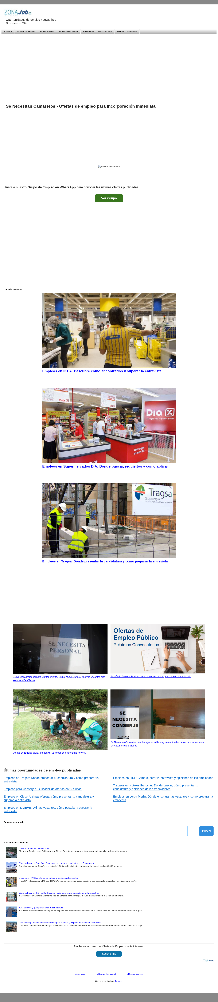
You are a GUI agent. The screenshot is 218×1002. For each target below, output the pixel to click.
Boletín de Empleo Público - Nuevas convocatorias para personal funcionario (150, 676)
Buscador (8, 31)
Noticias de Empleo (26, 31)
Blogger (118, 981)
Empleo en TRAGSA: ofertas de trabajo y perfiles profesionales (48, 878)
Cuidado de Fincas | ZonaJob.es (34, 848)
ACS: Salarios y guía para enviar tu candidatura (41, 908)
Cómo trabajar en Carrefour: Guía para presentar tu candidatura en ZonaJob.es (56, 863)
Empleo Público (46, 31)
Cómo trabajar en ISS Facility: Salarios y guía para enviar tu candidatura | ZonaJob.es (59, 893)
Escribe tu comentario (127, 31)
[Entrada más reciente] (6, 179)
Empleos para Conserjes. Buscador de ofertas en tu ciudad (43, 789)
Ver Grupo (109, 198)
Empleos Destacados (68, 31)
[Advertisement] (109, 65)
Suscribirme (88, 31)
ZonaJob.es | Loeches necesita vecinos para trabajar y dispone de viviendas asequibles (60, 922)
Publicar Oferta (105, 31)
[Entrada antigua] (211, 179)
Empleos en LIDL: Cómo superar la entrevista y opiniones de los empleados (163, 777)
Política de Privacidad (106, 974)
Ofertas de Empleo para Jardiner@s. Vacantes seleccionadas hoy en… (50, 753)
